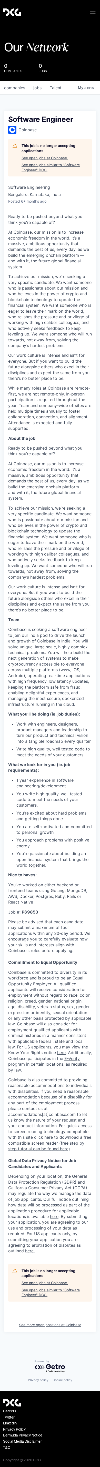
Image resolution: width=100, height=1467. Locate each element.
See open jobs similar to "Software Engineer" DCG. (51, 167)
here (54, 1216)
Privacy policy (38, 1380)
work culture (28, 355)
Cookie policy (62, 1380)
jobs (37, 87)
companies (14, 87)
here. (30, 1250)
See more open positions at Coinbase (50, 1325)
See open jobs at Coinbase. (45, 158)
